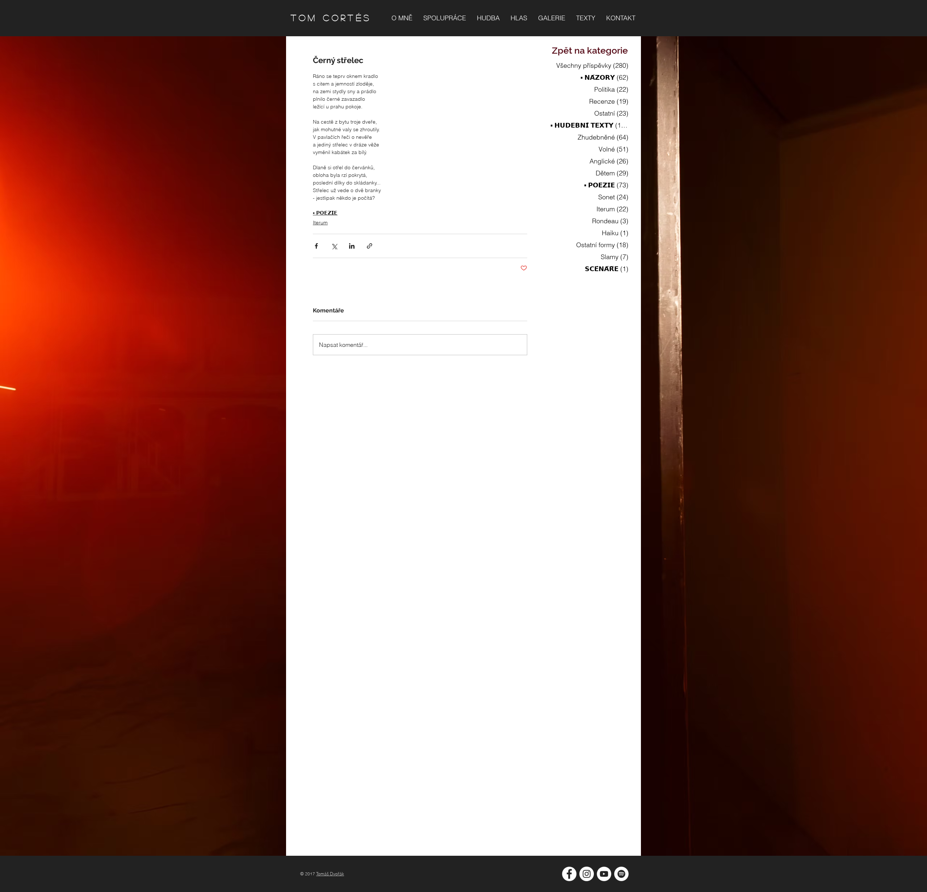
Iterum (320, 222)
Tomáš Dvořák (330, 873)
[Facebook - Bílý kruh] (569, 874)
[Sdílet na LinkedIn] (351, 245)
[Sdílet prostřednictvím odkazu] (369, 245)
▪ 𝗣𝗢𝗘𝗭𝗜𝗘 (325, 212)
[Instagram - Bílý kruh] (586, 874)
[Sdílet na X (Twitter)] (334, 245)
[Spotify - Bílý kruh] (621, 874)
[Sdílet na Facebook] (316, 245)
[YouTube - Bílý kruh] (604, 874)
